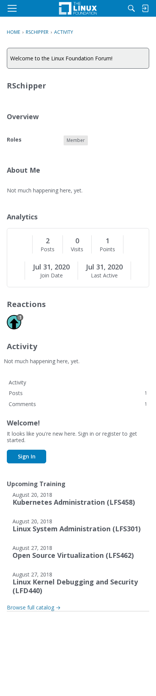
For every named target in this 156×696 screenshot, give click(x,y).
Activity (17, 382)
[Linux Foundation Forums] (78, 8)
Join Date (51, 275)
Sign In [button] (27, 456)
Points (107, 249)
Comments (78, 404)
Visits (77, 249)
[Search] (131, 8)
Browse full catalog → (34, 607)
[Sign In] (145, 8)
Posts (48, 249)
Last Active (104, 275)
